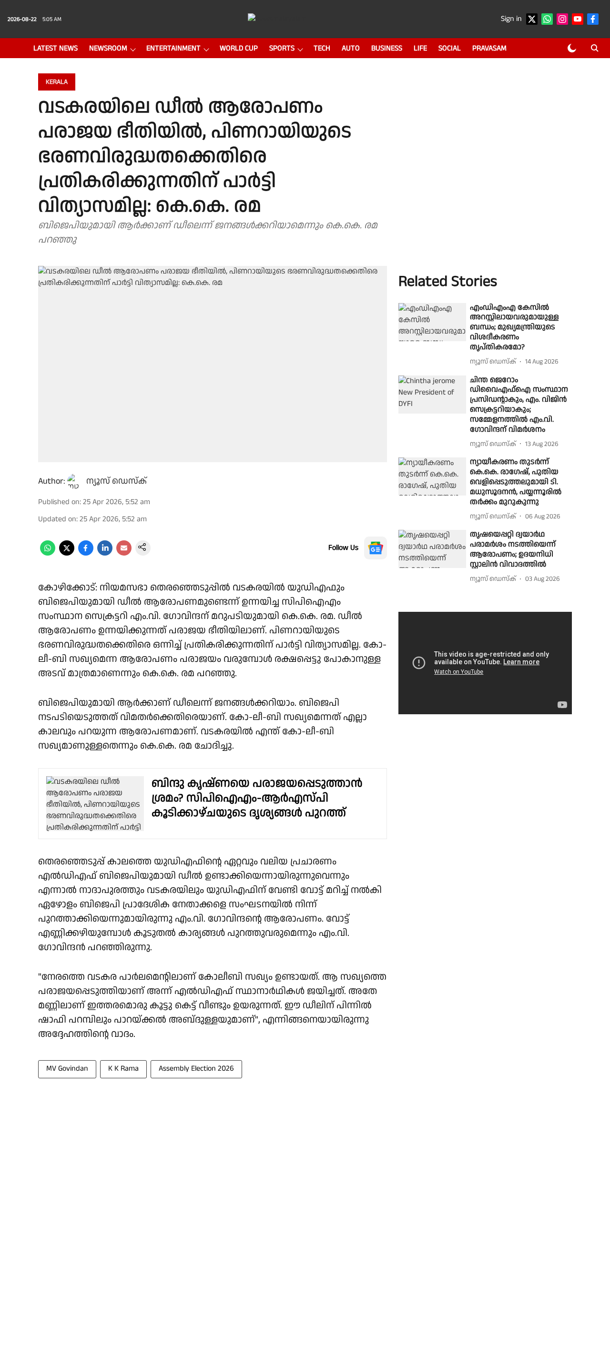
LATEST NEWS (55, 48)
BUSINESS (386, 48)
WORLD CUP (239, 48)
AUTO (351, 48)
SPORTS (282, 48)
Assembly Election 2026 (196, 1068)
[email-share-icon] (124, 553)
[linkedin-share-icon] (104, 553)
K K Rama (123, 1068)
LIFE (420, 48)
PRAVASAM (489, 48)
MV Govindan (67, 1068)
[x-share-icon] (66, 553)
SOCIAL (449, 48)
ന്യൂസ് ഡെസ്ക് (116, 481)
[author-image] (74, 481)
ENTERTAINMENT (173, 48)
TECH (322, 48)
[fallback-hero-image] (432, 322)
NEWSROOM (108, 48)
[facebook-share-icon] (85, 553)
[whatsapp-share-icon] (47, 553)
